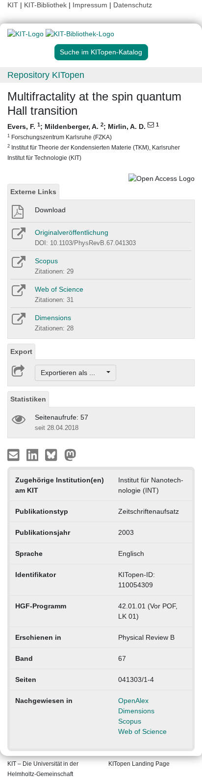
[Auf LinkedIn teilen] (34, 454)
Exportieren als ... (73, 373)
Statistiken (28, 399)
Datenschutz (132, 5)
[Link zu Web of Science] (17, 294)
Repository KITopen (45, 75)
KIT (12, 5)
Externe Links (33, 192)
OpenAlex (133, 700)
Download (50, 210)
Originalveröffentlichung (71, 232)
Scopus (46, 261)
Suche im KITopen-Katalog (101, 52)
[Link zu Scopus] (17, 265)
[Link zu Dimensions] (17, 322)
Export (21, 351)
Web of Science (59, 289)
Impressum (90, 5)
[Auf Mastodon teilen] (70, 454)
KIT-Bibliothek (46, 5)
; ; (93, 141)
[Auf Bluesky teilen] (53, 454)
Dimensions (53, 318)
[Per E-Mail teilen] (14, 454)
